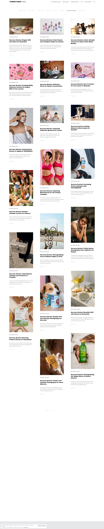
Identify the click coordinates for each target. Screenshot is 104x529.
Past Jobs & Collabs (71, 10)
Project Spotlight (82, 10)
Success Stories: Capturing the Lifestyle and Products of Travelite (20, 275)
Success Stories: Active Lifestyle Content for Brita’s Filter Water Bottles (83, 41)
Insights (48, 10)
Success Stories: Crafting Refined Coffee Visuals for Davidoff (80, 128)
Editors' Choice (40, 10)
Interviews (62, 10)
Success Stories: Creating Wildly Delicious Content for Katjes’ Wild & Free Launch (21, 87)
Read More (73, 53)
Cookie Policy (26, 527)
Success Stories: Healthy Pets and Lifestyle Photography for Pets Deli (51, 318)
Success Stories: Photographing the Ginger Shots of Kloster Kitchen (82, 376)
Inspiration (54, 10)
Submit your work (75, 1)
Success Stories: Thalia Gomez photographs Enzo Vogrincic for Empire (82, 250)
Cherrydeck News (22, 10)
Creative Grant (31, 10)
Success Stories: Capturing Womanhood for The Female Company (50, 192)
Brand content (88, 1)
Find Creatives (66, 1)
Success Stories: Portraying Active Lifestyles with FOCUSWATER (81, 186)
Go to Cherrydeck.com (55, 1)
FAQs (82, 1)
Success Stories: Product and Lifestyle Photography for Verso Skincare (51, 382)
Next (93, 410)
